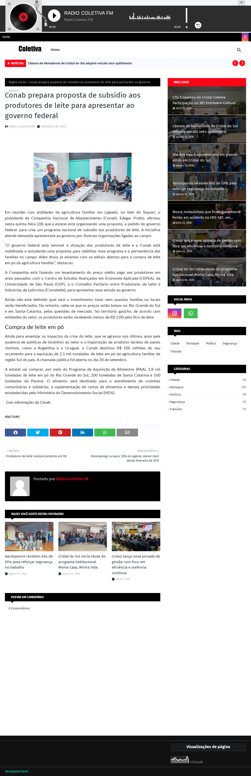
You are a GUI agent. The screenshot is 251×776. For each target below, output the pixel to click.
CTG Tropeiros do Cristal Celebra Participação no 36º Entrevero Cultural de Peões (207, 100)
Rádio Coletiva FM (22, 126)
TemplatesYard (16, 771)
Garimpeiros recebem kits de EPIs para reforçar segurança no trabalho (29, 562)
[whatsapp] (191, 313)
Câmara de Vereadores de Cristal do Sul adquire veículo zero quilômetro (80, 63)
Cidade (175, 343)
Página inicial (17, 82)
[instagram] (245, 37)
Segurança (230, 343)
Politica (211, 343)
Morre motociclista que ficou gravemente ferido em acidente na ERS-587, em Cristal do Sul (207, 215)
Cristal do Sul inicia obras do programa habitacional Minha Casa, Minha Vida (82, 562)
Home (6, 37)
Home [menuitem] (55, 50)
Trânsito (175, 351)
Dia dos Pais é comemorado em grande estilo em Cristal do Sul (205, 157)
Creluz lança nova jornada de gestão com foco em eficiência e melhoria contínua (136, 564)
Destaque (192, 343)
